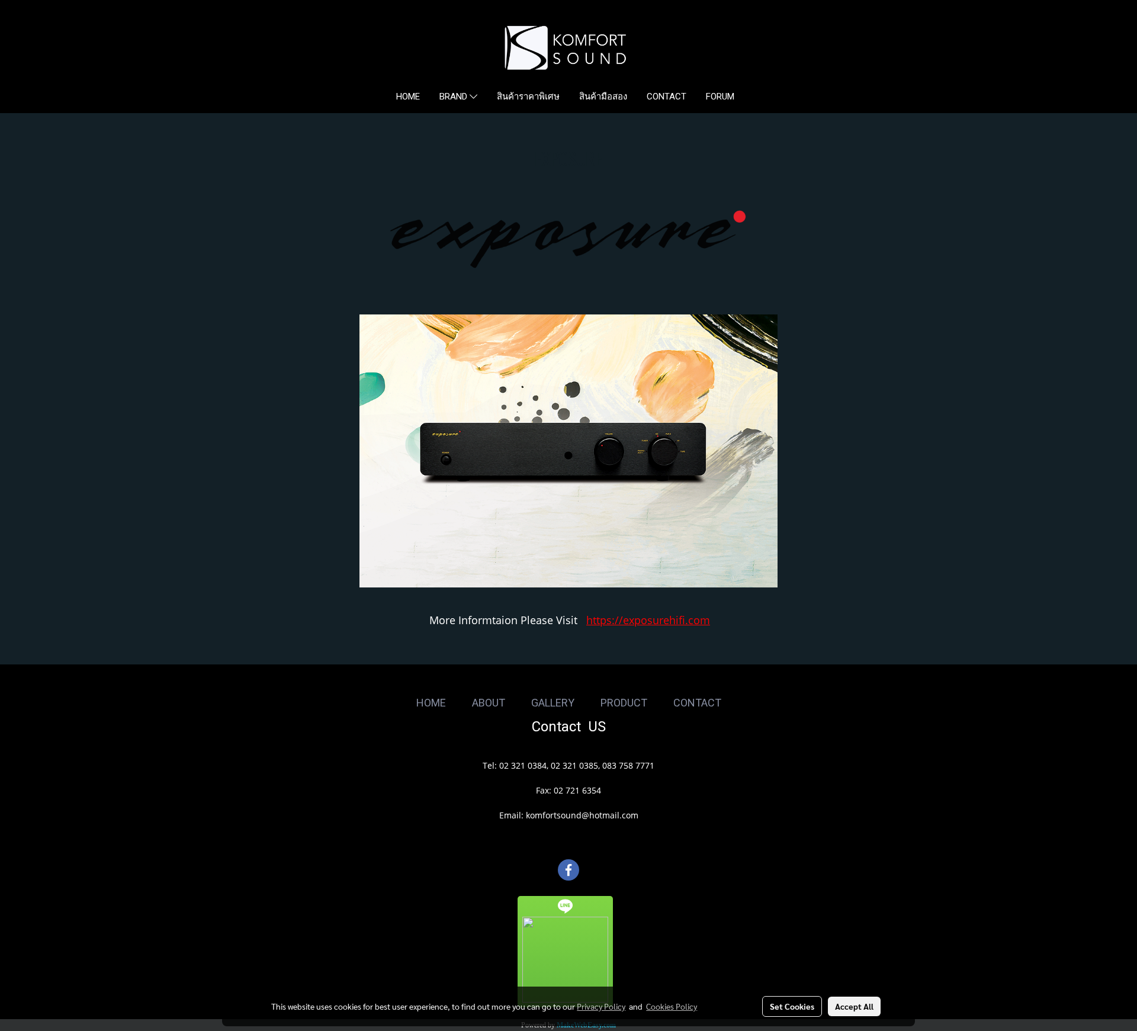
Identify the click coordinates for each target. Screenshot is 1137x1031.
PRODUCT (623, 702)
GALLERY (552, 702)
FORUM (720, 96)
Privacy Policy (601, 1006)
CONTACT (666, 96)
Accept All (854, 1006)
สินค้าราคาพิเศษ (528, 96)
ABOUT (488, 702)
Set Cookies (792, 1006)
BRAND (454, 96)
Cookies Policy (671, 1006)
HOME (408, 96)
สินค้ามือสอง (603, 96)
